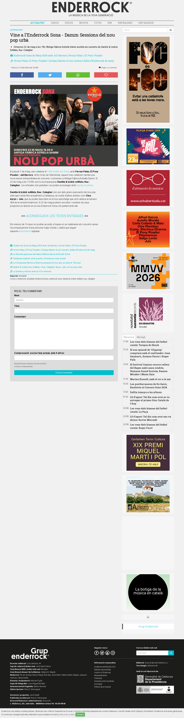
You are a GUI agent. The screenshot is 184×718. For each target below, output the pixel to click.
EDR (110, 23)
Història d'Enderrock (102, 672)
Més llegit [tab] (141, 337)
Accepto (80, 715)
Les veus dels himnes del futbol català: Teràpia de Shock (148, 343)
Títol (16, 306)
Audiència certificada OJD (104, 667)
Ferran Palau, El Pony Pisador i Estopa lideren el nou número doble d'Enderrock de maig (63, 60)
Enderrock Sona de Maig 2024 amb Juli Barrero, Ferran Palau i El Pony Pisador (58, 55)
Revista (83, 23)
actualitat (30, 279)
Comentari (20, 316)
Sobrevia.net (152, 666)
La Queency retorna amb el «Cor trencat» (32, 271)
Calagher (91, 279)
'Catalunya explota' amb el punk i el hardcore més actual (39, 258)
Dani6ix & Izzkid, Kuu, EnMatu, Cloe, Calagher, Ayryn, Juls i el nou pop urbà (47, 267)
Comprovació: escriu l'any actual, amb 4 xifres (39, 353)
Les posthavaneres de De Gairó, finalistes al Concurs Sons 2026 (148, 386)
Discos (69, 23)
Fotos (97, 23)
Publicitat (98, 678)
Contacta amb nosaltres (104, 681)
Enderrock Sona (41, 279)
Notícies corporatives (102, 670)
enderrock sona (55, 279)
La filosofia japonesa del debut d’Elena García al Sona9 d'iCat (41, 254)
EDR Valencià (146, 23)
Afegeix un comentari (109, 68)
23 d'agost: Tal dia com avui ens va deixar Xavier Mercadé (150, 418)
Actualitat (37, 23)
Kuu (85, 279)
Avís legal (98, 684)
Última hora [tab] (128, 337)
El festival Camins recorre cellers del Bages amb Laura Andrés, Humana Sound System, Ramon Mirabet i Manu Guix (149, 369)
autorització (25, 231)
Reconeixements (100, 675)
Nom (16, 295)
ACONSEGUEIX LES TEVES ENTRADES (55, 216)
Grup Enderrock (148, 626)
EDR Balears (125, 23)
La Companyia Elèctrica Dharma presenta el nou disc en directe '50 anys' (47, 263)
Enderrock (22, 279)
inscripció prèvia (84, 185)
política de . (67, 714)
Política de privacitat (102, 687)
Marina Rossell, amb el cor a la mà (150, 379)
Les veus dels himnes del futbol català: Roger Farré (148, 426)
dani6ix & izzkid (69, 279)
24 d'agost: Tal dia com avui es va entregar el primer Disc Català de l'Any (150, 400)
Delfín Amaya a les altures (146, 392)
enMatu (80, 279)
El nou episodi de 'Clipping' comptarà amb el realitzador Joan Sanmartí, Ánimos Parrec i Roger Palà (150, 354)
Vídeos (55, 23)
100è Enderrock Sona (58, 171)
